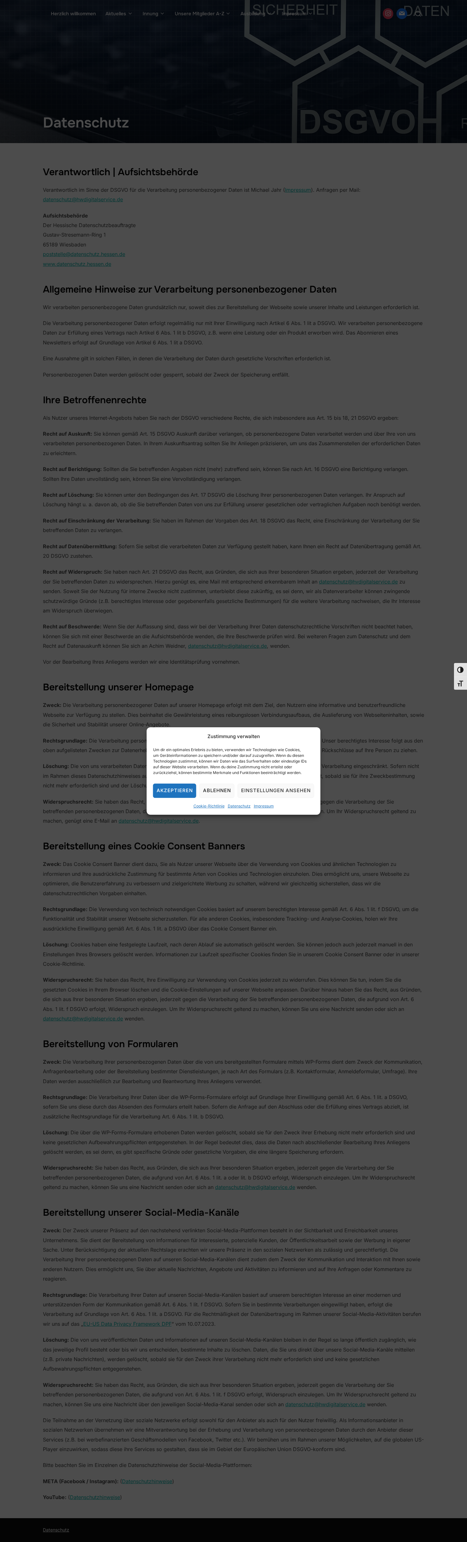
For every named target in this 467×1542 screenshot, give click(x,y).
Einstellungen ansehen (276, 790)
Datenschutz (239, 806)
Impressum (264, 806)
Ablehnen (217, 790)
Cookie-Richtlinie (209, 806)
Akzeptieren (175, 790)
